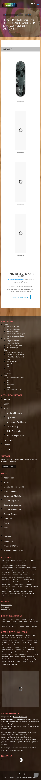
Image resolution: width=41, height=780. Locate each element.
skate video (21, 589)
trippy (35, 659)
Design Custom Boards (14, 352)
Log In (6, 404)
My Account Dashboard (16, 422)
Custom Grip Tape (12, 331)
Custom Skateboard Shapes (15, 334)
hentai (24, 647)
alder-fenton (20, 635)
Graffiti (20, 621)
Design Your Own (20, 297)
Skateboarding (16, 579)
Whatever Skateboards (13, 550)
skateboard (29, 577)
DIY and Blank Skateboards (15, 357)
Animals (18, 619)
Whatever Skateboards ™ (28, 777)
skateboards (5, 582)
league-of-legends (8, 649)
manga (11, 652)
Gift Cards (9, 359)
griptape (17, 647)
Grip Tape (8, 523)
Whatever (34, 626)
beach (13, 560)
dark (30, 642)
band (13, 637)
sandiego (15, 575)
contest (13, 563)
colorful (5, 642)
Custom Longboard (7, 719)
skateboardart (6, 579)
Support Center (9, 466)
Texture (14, 626)
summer (16, 591)
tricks (30, 591)
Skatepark (20, 586)
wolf (25, 661)
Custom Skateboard (20, 717)
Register (7, 399)
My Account (9, 408)
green (9, 647)
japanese (32, 647)
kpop (25, 621)
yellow (31, 661)
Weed (27, 626)
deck (36, 642)
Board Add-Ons (10, 491)
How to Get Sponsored (13, 389)
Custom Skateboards (13, 327)
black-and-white (7, 640)
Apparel (9, 364)
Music (12, 624)
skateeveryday (6, 584)
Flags (14, 621)
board (22, 640)
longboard (33, 570)
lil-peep (18, 649)
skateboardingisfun (28, 579)
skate (33, 575)
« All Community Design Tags (13, 15)
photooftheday (6, 575)
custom (18, 642)
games (34, 567)
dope (4, 645)
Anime (24, 619)
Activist (11, 619)
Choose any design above (15, 280)
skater (27, 586)
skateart (4, 577)
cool (12, 642)
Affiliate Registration (15, 435)
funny (28, 567)
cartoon (29, 640)
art (3, 560)
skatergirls (13, 589)
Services (7, 537)
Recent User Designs (13, 343)
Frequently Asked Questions (15, 378)
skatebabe (12, 577)
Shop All (9, 373)
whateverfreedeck (15, 593)
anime (29, 635)
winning (23, 596)
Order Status (9, 440)
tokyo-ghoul (27, 659)
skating (4, 591)
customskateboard (7, 565)
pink (16, 654)
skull (4, 659)
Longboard (8, 532)
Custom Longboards (13, 329)
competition (5, 563)
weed (4, 661)
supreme (17, 659)
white (19, 661)
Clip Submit (10, 385)
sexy (17, 656)
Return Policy (5, 609)
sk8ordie (26, 575)
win (18, 596)
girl (4, 647)
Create (6, 324)
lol (24, 649)
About (8, 382)
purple (36, 654)
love (4, 652)
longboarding (16, 572)
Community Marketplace (14, 496)
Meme (36, 621)
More (5, 375)
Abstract (4, 619)
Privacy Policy (5, 607)
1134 (4, 635)
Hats (7, 366)
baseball (20, 637)
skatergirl (4, 589)
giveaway (24, 570)
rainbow (5, 656)
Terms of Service (6, 605)
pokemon (22, 654)
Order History (12, 426)
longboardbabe (6, 572)
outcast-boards (7, 654)
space (10, 659)
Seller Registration (14, 431)
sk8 (21, 575)
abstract (11, 635)
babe (7, 560)
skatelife (4, 586)
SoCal (10, 591)
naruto (36, 652)
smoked (28, 15)
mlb (24, 652)
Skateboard (8, 541)
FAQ (14, 459)
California (32, 560)
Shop (5, 350)
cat (36, 640)
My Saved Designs (12, 348)
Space (31, 624)
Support (7, 449)
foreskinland (17, 645)
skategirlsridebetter (18, 584)
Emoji (8, 621)
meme (17, 652)
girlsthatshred (6, 570)
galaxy (32, 645)
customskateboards (7, 567)
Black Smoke (20, 101)
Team (8, 387)
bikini (26, 560)
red (12, 656)
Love (30, 621)
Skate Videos (30, 589)
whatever (4, 593)
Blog (7, 380)
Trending (21, 626)
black (27, 637)
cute (24, 642)
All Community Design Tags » (10, 664)
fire (10, 645)
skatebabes (20, 577)
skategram (29, 584)
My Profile (11, 417)
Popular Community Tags (14, 345)
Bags (8, 368)
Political (18, 624)
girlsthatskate (16, 570)
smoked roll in (20, 255)
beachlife (19, 560)
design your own (20, 567)
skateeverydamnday (27, 582)
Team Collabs (6, 626)
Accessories (9, 478)
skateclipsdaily (15, 582)
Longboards (26, 572)
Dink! (3, 621)
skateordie (12, 586)
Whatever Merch (12, 362)
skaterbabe (34, 586)
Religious (25, 624)
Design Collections (12, 341)
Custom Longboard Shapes (15, 336)
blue (16, 640)
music (29, 652)
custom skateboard (20, 565)
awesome (5, 637)
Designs (6, 338)
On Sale (9, 371)
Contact (7, 445)
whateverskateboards (28, 593)
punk (30, 654)
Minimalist (5, 624)
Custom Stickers (10, 514)
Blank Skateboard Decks (14, 487)
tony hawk (24, 591)
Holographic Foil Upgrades (15, 354)
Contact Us (23, 459)
